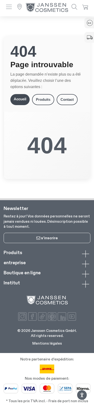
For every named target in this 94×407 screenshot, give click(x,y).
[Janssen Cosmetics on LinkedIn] (62, 316)
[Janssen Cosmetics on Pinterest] (52, 316)
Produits (43, 99)
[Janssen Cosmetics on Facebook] (32, 316)
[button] (9, 7)
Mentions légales (47, 343)
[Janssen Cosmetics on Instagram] (22, 316)
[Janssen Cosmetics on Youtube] (71, 316)
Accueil (20, 99)
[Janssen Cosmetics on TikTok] (42, 316)
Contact (67, 99)
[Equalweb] (82, 398)
